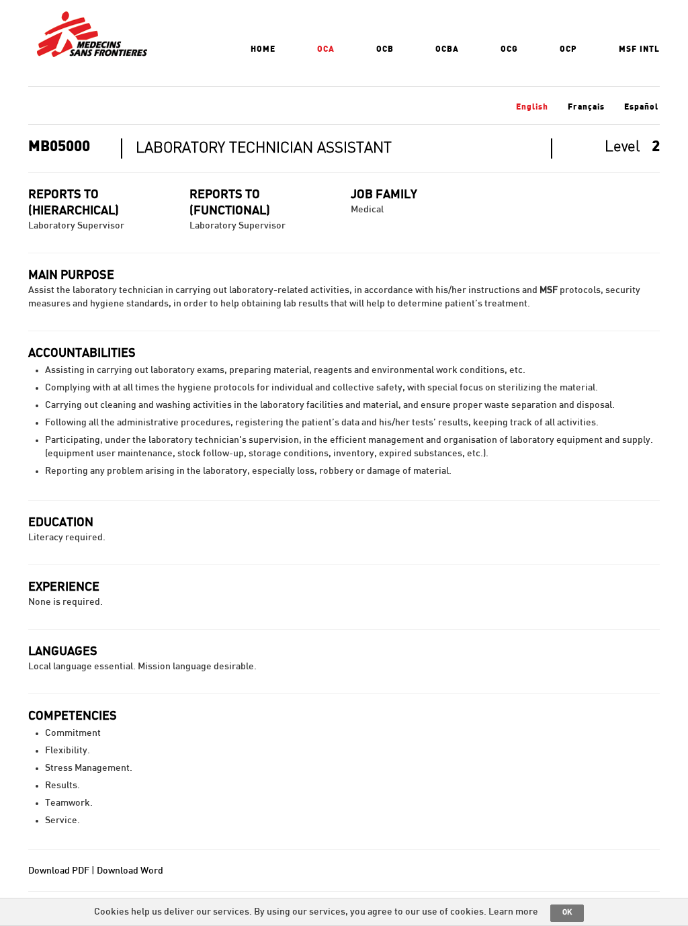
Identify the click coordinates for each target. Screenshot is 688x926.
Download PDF (58, 871)
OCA (326, 49)
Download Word (130, 871)
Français (586, 107)
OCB (385, 49)
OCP (568, 49)
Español (641, 107)
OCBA (447, 49)
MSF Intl (639, 49)
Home (263, 49)
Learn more (513, 912)
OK (567, 912)
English (532, 107)
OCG (509, 49)
